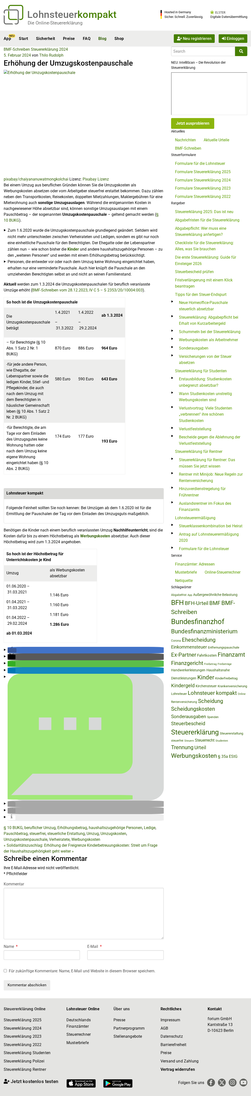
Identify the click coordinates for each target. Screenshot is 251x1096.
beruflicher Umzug (40, 827)
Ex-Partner (183, 655)
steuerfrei (37, 833)
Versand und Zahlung (180, 1061)
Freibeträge (225, 664)
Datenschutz (172, 1036)
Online (242, 694)
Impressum (170, 1020)
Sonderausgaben (193, 348)
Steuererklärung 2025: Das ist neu (204, 211)
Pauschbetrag (16, 833)
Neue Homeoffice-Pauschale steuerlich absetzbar (203, 305)
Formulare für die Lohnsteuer (200, 163)
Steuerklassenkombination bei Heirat (210, 526)
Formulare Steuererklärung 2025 (203, 171)
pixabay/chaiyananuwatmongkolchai (36, 179)
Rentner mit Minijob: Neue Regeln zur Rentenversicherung (211, 477)
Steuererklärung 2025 (22, 1020)
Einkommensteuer (189, 647)
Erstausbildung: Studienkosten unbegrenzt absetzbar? (205, 382)
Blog (102, 38)
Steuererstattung (231, 733)
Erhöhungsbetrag (72, 827)
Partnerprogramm (129, 1028)
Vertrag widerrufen (178, 1069)
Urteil (200, 747)
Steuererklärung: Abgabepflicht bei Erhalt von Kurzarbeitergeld (208, 320)
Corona (176, 640)
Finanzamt (231, 654)
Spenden (213, 717)
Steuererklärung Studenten (27, 1052)
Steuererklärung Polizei (24, 1061)
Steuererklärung (195, 732)
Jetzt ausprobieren (192, 123)
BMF (214, 603)
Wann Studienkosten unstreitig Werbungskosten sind (205, 396)
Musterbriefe (186, 572)
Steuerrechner (78, 1034)
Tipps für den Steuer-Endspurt (200, 294)
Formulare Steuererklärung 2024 (203, 180)
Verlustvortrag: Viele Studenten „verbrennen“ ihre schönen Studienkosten (205, 414)
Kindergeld (183, 685)
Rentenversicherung (184, 702)
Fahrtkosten (207, 655)
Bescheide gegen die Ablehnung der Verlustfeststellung (209, 440)
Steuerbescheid (188, 723)
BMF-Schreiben (17, 49)
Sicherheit (45, 38)
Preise (69, 38)
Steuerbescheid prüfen (194, 271)
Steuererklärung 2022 (22, 1044)
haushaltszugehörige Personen (115, 827)
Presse (119, 1020)
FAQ (86, 38)
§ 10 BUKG (13, 827)
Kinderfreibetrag (226, 678)
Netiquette (184, 580)
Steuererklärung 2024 (49, 49)
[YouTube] (243, 1082)
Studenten (221, 740)
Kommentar (14, 884)
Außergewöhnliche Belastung (215, 595)
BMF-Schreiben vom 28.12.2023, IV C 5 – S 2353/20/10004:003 (87, 290)
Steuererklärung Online (25, 1009)
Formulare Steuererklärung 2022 (203, 196)
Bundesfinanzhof (197, 621)
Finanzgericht (187, 663)
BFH (177, 603)
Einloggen (235, 38)
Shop (119, 38)
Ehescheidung (198, 640)
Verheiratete (59, 839)
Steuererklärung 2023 (22, 1036)
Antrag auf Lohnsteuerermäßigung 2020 (209, 537)
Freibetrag (210, 664)
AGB (164, 1028)
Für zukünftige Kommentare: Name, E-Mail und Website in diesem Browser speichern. (82, 971)
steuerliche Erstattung (66, 833)
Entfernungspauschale (223, 647)
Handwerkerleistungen (188, 670)
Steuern (189, 740)
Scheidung (210, 701)
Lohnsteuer (179, 694)
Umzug (93, 833)
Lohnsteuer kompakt (212, 693)
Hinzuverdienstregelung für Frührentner (202, 491)
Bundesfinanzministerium (204, 631)
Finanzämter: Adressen (195, 564)
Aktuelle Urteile (216, 140)
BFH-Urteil (196, 603)
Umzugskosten (113, 833)
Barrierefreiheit (174, 1044)
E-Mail (94, 946)
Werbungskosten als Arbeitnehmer (208, 339)
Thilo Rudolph (51, 55)
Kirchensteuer (206, 686)
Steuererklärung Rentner (25, 1069)
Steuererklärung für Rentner (198, 451)
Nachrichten (185, 140)
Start (23, 38)
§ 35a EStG (228, 756)
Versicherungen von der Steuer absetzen (205, 359)
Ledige (149, 827)
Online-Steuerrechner (222, 572)
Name (11, 946)
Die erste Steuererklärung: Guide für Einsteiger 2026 (205, 260)
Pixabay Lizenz (96, 179)
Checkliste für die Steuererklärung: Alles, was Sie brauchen (204, 246)
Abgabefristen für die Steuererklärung (207, 220)
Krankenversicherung (232, 686)
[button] (12, 650)
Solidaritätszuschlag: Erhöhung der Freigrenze (45, 845)
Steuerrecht (204, 740)
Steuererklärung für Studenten (201, 371)
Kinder (73, 249)
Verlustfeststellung (195, 429)
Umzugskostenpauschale (25, 839)
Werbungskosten (95, 536)
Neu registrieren (197, 38)
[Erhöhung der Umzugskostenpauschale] (84, 122)
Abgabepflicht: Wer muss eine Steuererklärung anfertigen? (200, 231)
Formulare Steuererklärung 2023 (203, 188)
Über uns (121, 1009)
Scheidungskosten (193, 709)
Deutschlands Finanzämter (78, 1023)
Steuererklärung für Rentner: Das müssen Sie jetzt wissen (207, 463)
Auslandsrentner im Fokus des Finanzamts (205, 506)
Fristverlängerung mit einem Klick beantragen (204, 283)
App (7, 38)
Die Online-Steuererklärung (55, 23)
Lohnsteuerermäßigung (195, 518)
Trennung (182, 747)
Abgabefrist (179, 595)
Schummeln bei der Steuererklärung (209, 331)
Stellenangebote (127, 1036)
